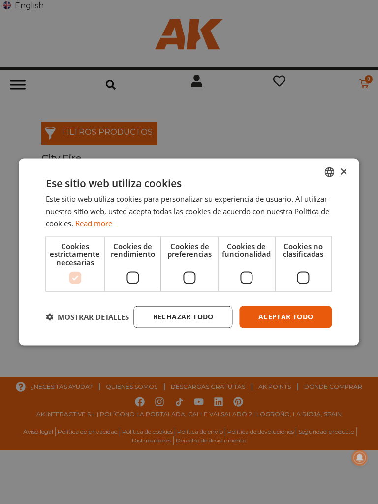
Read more (93, 223)
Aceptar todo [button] (286, 316)
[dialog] (189, 252)
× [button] (343, 171)
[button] (87, 317)
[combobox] (330, 172)
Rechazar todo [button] (183, 316)
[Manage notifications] (360, 458)
